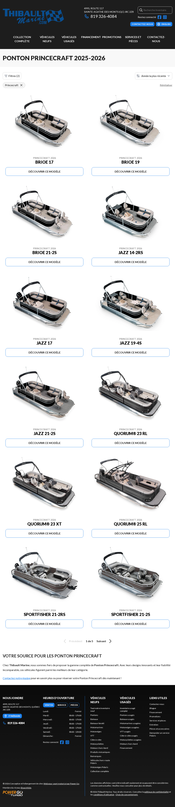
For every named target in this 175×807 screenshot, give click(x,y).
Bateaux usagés (127, 719)
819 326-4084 (104, 16)
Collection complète (99, 771)
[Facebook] (159, 17)
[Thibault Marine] (33, 16)
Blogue (153, 708)
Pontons (94, 715)
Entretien (154, 724)
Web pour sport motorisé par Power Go (61, 783)
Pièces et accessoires (159, 728)
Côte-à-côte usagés (129, 735)
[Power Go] (41, 793)
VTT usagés (125, 731)
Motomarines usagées (130, 723)
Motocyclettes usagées (130, 739)
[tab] (49, 705)
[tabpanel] (62, 723)
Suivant (101, 641)
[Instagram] (165, 17)
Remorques (95, 756)
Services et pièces (158, 720)
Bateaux (94, 719)
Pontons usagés (127, 715)
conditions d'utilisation (103, 794)
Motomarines (96, 727)
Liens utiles (158, 698)
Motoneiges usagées (129, 727)
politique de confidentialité (156, 792)
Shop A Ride (26, 787)
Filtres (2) (14, 75)
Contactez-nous (157, 704)
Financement (91, 37)
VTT (92, 735)
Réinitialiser (166, 85)
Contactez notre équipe (16, 678)
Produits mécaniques (100, 752)
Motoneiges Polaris (99, 767)
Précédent (75, 641)
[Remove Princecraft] (21, 85)
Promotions (111, 37)
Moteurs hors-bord (99, 748)
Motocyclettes (97, 744)
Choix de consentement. (127, 794)
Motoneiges (96, 731)
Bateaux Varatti (97, 723)
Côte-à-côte (95, 739)
